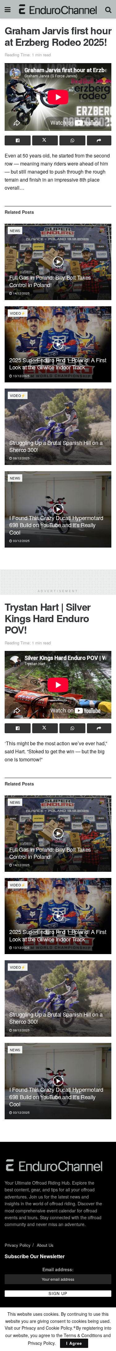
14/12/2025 (21, 293)
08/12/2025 (21, 458)
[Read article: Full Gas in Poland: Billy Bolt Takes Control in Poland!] (58, 262)
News (15, 230)
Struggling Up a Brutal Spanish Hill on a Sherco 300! (56, 446)
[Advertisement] (58, 577)
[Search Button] (108, 9)
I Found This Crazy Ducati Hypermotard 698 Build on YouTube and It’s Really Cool (56, 525)
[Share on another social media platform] (99, 140)
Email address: (58, 1269)
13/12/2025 (21, 376)
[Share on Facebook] (18, 140)
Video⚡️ (18, 313)
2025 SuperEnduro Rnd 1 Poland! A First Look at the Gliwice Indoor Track (57, 363)
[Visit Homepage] (58, 9)
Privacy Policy (18, 1245)
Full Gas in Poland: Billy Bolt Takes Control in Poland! (50, 280)
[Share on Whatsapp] (72, 140)
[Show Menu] (8, 9)
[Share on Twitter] (45, 140)
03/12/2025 (21, 541)
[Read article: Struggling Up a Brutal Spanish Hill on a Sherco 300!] (58, 427)
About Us (45, 1245)
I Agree (74, 1343)
